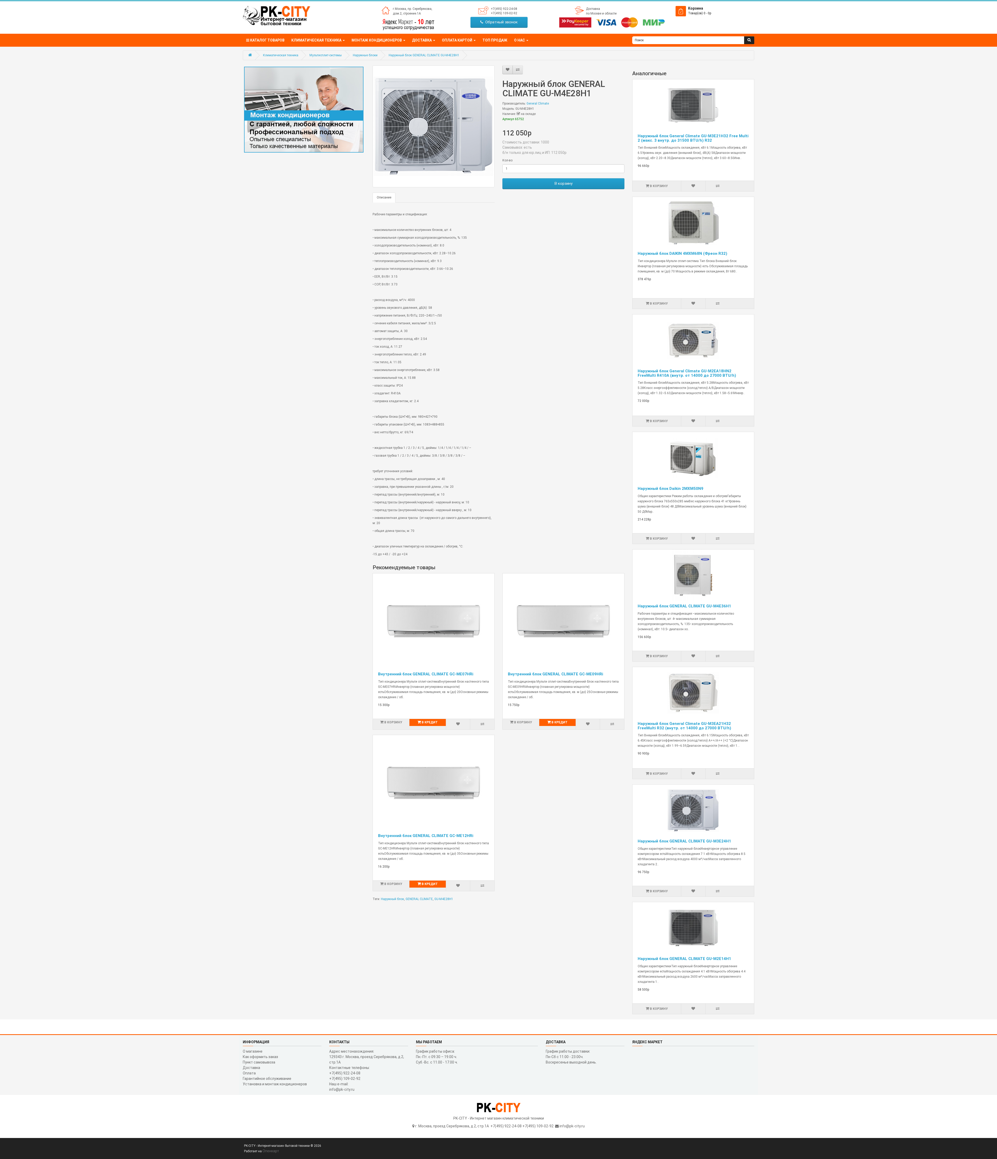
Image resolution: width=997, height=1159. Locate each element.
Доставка (593, 9)
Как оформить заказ (260, 1057)
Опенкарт (270, 1151)
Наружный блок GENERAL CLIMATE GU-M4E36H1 (684, 606)
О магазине (252, 1051)
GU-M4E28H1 (443, 899)
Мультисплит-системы (325, 55)
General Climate (538, 103)
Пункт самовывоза (259, 1062)
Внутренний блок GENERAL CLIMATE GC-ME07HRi (425, 674)
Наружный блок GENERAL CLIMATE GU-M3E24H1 (684, 841)
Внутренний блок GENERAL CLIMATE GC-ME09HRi (555, 674)
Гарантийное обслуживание (267, 1078)
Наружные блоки (365, 55)
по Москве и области (601, 13)
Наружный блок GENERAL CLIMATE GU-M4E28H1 (424, 55)
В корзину (563, 183)
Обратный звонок (500, 22)
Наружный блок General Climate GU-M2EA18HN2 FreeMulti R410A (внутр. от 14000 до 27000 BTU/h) (687, 373)
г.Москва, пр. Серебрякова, (412, 9)
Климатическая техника (280, 55)
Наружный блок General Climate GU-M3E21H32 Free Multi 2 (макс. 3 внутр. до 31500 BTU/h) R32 (693, 138)
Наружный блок (392, 899)
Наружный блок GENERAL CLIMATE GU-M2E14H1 (684, 958)
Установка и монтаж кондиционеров (275, 1084)
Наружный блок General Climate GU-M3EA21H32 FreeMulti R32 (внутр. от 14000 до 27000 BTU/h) (684, 725)
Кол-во (507, 160)
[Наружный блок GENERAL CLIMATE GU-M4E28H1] (434, 126)
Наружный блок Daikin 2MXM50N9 (670, 488)
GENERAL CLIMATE (419, 899)
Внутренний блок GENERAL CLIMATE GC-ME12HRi (425, 835)
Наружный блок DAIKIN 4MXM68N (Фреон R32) (682, 253)
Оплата (249, 1073)
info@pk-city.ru (572, 1126)
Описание (384, 197)
